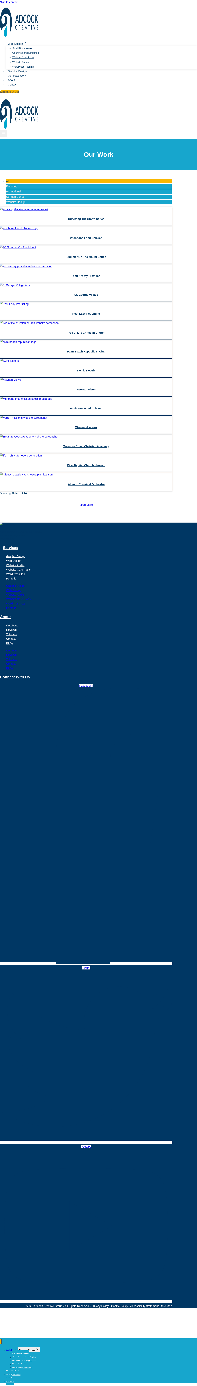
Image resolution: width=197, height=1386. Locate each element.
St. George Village (86, 294)
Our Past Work (17, 75)
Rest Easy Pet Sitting (86, 313)
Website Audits (20, 62)
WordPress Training (23, 66)
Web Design (13, 560)
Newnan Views (86, 389)
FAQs (9, 643)
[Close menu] (1, 1341)
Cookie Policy (119, 1306)
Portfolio (11, 578)
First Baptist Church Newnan (86, 465)
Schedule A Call (9, 91)
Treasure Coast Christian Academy (86, 446)
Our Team (12, 625)
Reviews (11, 629)
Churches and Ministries (25, 53)
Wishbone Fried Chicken (86, 238)
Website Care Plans (23, 57)
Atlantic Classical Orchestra (86, 484)
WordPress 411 (15, 574)
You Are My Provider (86, 275)
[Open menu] (3, 133)
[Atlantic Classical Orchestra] (26, 528)
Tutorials (11, 634)
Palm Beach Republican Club (86, 351)
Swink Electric (86, 370)
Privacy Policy (100, 1306)
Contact (12, 84)
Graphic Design (17, 71)
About (11, 80)
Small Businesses (22, 48)
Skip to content (9, 2)
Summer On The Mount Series (86, 256)
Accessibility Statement (144, 1306)
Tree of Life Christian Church (86, 332)
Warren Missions (86, 427)
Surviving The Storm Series (86, 219)
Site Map (166, 1306)
